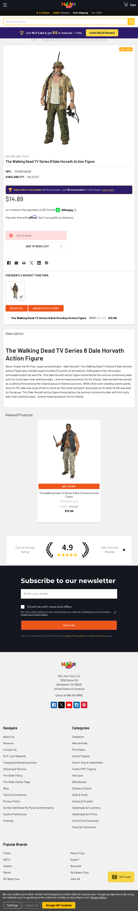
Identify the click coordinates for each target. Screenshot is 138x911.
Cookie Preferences (15, 814)
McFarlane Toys (79, 872)
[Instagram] (76, 705)
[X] (31, 263)
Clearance (78, 736)
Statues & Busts (82, 788)
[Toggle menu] (5, 5)
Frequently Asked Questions (20, 762)
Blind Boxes (79, 781)
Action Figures (81, 756)
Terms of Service (98, 636)
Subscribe (69, 625)
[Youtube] (69, 705)
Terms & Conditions (15, 794)
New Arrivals (80, 743)
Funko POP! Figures (84, 769)
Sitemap (8, 820)
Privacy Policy (11, 801)
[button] (37, 246)
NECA (6, 859)
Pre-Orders (78, 749)
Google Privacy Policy (75, 636)
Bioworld (75, 866)
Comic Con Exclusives (85, 820)
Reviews (8, 743)
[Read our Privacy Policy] (115, 612)
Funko (7, 853)
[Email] (16, 263)
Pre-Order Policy (13, 775)
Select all (16, 308)
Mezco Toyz (77, 853)
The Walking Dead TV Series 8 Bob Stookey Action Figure (48, 318)
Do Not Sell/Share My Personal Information (28, 807)
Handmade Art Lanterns (86, 807)
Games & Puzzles (82, 801)
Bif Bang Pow (11, 879)
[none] (57, 98)
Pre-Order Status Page (16, 781)
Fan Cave (77, 775)
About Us (8, 736)
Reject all (32, 905)
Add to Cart (69, 486)
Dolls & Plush (80, 794)
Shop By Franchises (84, 827)
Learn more (108, 189)
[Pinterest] (46, 263)
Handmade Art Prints (84, 814)
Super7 (74, 859)
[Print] (24, 263)
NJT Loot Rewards (14, 756)
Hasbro (7, 866)
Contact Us (10, 749)
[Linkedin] (39, 263)
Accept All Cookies (59, 905)
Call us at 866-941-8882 (69, 695)
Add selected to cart (46, 308)
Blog (6, 788)
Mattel (7, 872)
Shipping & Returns (14, 769)
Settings (12, 905)
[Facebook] (9, 263)
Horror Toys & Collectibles (87, 762)
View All (75, 879)
